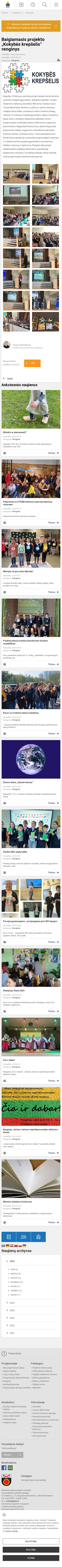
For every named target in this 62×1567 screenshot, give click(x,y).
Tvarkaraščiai (14, 1353)
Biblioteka (37, 1388)
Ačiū (30, 363)
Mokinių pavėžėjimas (41, 1378)
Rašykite (7, 1455)
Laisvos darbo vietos (41, 1410)
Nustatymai (31, 1541)
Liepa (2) (14, 1269)
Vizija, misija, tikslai (11, 1374)
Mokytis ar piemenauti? (14, 432)
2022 (12, 1325)
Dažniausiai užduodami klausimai (42, 1428)
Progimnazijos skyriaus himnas (16, 1378)
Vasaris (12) (16, 1291)
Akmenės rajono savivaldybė (33, 1480)
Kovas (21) (15, 1286)
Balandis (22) (17, 1282)
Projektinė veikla (9, 1423)
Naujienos (17, 13)
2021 (12, 1333)
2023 (12, 1318)
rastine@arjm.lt (12, 1501)
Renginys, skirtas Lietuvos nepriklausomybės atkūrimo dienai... (30, 1130)
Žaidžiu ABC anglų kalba (15, 852)
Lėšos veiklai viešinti (11, 1416)
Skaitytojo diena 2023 (14, 990)
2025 (12, 1303)
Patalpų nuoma (39, 1384)
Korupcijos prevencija (41, 1417)
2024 (12, 1310)
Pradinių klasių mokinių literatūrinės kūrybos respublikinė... (25, 642)
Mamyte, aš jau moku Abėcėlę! (18, 571)
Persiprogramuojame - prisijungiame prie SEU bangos (30, 921)
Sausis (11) (15, 1295)
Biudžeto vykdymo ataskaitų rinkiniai (14, 1408)
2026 (12, 1261)
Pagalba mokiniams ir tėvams (45, 1374)
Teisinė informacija (40, 1433)
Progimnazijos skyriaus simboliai (17, 1388)
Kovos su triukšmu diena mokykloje (21, 713)
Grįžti (10, 378)
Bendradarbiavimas (11, 1384)
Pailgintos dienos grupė (42, 1368)
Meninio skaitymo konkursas (17, 1202)
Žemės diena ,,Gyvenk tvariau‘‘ (18, 782)
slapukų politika (11, 1531)
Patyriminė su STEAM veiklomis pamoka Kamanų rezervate (27, 503)
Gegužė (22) (16, 1278)
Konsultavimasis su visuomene (46, 1420)
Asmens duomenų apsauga (44, 1413)
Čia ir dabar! (9, 1060)
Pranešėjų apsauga (40, 1423)
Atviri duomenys (39, 1436)
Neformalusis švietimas (42, 1371)
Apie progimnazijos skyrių (13, 1368)
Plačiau (51, 453)
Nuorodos (37, 1407)
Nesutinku (31, 1550)
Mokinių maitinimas (41, 1381)
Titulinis (5, 13)
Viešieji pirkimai (9, 1419)
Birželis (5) (16, 1274)
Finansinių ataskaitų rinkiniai (15, 1413)
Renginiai (30, 13)
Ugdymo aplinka (9, 1371)
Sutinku (31, 1558)
